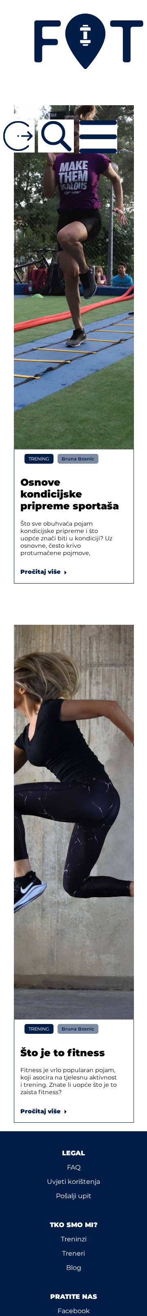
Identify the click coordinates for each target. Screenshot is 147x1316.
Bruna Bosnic (78, 459)
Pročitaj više (45, 571)
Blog (73, 1268)
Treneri (73, 1253)
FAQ (73, 1167)
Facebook (74, 1311)
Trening (39, 459)
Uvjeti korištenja (73, 1182)
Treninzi (74, 1239)
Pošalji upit (73, 1196)
